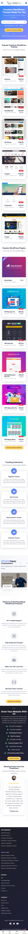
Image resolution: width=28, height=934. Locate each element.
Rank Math (8, 280)
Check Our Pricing (14, 758)
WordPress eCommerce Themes (9, 860)
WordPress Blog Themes (7, 855)
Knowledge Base (5, 880)
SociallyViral (8, 111)
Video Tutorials (5, 883)
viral (17, 25)
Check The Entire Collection (14, 447)
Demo (10, 97)
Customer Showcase (6, 838)
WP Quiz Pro (8, 343)
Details (14, 97)
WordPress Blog (5, 833)
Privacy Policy (5, 903)
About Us (3, 900)
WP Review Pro (9, 312)
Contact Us (4, 890)
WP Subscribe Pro (10, 408)
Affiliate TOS (4, 908)
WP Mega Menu (9, 439)
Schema (7, 79)
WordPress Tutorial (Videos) (8, 840)
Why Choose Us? (5, 835)
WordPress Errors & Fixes (8, 885)
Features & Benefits (6, 843)
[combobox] (14, 22)
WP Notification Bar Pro (9, 375)
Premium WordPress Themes (9, 846)
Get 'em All (17, 97)
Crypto (6, 237)
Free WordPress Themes (7, 863)
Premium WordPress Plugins (8, 868)
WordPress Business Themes (9, 858)
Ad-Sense (7, 142)
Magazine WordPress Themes (9, 865)
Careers (3, 888)
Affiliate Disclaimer (6, 913)
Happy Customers (8, 562)
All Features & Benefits (14, 701)
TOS (2, 905)
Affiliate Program (5, 910)
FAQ (2, 878)
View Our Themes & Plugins (14, 30)
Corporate (8, 205)
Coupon (7, 174)
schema (21, 25)
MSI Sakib (14, 816)
